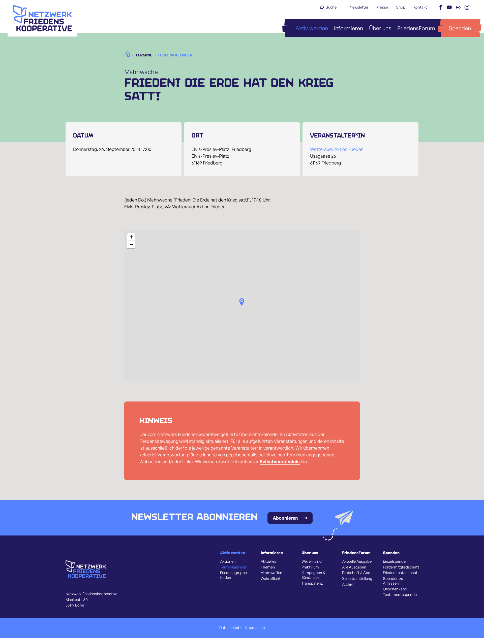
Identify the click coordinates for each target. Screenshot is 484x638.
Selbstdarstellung (357, 578)
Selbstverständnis (280, 461)
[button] (242, 302)
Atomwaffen (271, 572)
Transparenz (312, 583)
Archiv (347, 584)
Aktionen (228, 561)
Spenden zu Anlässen (393, 581)
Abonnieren (285, 518)
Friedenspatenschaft (401, 572)
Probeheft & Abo (356, 572)
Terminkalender (233, 567)
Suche (331, 7)
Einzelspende (394, 561)
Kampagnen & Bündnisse (313, 575)
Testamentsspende (400, 594)
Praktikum (310, 567)
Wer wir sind (311, 561)
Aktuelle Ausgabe (357, 561)
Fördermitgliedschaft (401, 567)
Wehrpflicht (271, 578)
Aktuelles (268, 561)
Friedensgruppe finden (233, 575)
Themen (268, 567)
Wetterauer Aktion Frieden (337, 149)
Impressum (255, 627)
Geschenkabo (395, 589)
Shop (400, 7)
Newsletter (359, 7)
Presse (382, 7)
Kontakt (420, 7)
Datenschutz (230, 627)
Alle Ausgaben (354, 567)
